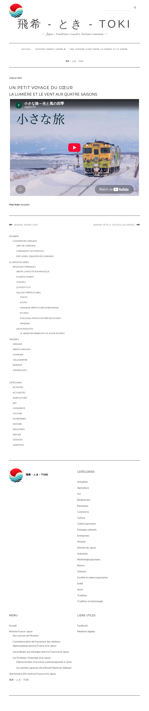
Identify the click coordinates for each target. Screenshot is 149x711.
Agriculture (20, 397)
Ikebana (17, 364)
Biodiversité (83, 499)
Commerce (19, 408)
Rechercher (135, 8)
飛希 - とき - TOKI (74, 24)
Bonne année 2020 (26, 225)
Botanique (82, 505)
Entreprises (19, 418)
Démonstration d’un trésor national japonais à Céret (44, 661)
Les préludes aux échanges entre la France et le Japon (41, 651)
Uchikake (18, 354)
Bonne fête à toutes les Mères (114, 225)
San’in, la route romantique (32, 271)
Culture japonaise (86, 523)
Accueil (26, 49)
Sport (80, 589)
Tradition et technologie (90, 601)
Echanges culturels (86, 529)
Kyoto (23, 302)
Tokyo (23, 297)
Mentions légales (86, 631)
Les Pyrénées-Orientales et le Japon (32, 657)
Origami (17, 344)
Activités (18, 387)
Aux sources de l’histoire (26, 635)
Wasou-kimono (22, 349)
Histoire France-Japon (49, 49)
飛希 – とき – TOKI (75, 61)
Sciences (18, 439)
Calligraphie (20, 359)
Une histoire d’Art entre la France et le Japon (98, 49)
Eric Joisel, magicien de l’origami (34, 256)
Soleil (80, 583)
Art (15, 403)
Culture (17, 413)
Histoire (17, 424)
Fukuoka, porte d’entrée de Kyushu (40, 318)
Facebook (82, 625)
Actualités (25, 204)
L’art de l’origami (25, 245)
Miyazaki (25, 323)
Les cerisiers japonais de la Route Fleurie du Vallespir (44, 667)
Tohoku (21, 282)
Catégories (15, 382)
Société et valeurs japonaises (92, 577)
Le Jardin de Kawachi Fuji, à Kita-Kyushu (42, 333)
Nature (17, 434)
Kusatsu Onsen (25, 276)
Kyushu (24, 313)
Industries (19, 429)
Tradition (18, 444)
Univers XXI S (20, 370)
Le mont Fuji (23, 287)
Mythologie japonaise (88, 559)
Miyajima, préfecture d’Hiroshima (39, 307)
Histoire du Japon (86, 547)
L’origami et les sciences (30, 251)
